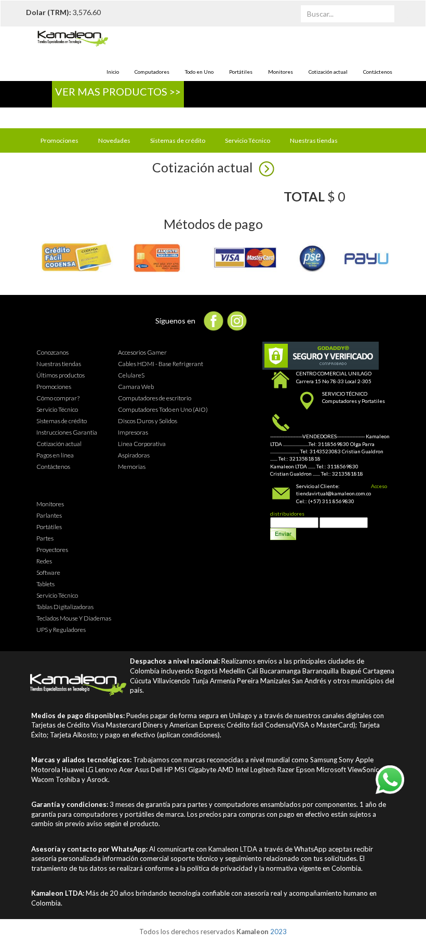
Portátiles (240, 72)
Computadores (152, 72)
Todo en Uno (199, 72)
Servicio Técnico (247, 140)
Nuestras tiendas (314, 140)
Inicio (112, 72)
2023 (278, 931)
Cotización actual (328, 72)
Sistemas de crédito (177, 140)
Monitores (280, 72)
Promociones (59, 140)
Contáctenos (377, 72)
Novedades (114, 140)
